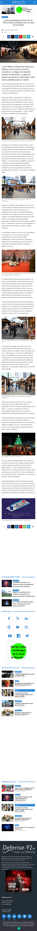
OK (19, 928)
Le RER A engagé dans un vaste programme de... (25, 674)
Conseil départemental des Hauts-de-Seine (24, 690)
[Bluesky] (17, 627)
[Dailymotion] (18, 636)
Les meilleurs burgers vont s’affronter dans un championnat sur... (23, 798)
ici (2, 495)
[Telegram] (28, 36)
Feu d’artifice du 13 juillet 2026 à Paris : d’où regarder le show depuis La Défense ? (23, 604)
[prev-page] (3, 719)
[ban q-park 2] (18, 9)
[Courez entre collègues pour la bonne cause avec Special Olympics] (8, 788)
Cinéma (17, 681)
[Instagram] (26, 627)
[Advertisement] (18, 549)
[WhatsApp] (24, 36)
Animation (4, 17)
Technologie (18, 710)
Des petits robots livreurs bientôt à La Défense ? (23, 713)
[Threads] (9, 627)
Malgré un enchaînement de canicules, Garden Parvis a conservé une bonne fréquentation (24, 594)
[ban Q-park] (18, 651)
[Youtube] (9, 636)
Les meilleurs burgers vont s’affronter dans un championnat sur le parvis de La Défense (23, 584)
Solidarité (18, 785)
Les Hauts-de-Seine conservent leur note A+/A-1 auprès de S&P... (24, 694)
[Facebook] (9, 36)
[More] (33, 36)
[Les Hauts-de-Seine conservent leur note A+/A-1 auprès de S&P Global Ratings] (8, 692)
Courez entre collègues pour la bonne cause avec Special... (24, 788)
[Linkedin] (16, 36)
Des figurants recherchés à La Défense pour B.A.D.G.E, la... (24, 684)
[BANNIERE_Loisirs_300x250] (18, 881)
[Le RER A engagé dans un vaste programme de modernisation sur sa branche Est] (8, 674)
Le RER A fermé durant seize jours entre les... (24, 704)
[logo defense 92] (18, 2)
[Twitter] (17, 618)
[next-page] (5, 719)
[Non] (35, 925)
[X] (13, 36)
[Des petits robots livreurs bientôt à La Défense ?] (8, 712)
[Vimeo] (27, 636)
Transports (18, 671)
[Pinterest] (20, 36)
